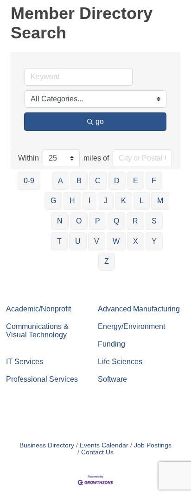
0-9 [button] (29, 181)
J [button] (106, 201)
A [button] (60, 181)
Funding (111, 344)
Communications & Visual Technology (37, 330)
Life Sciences (120, 362)
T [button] (59, 241)
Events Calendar (104, 445)
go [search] (100, 121)
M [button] (160, 201)
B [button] (79, 181)
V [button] (96, 241)
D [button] (117, 181)
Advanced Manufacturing (139, 309)
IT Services (24, 362)
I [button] (89, 201)
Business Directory (46, 445)
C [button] (98, 181)
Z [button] (106, 261)
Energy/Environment (131, 326)
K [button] (123, 201)
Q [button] (116, 221)
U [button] (78, 241)
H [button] (72, 201)
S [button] (154, 221)
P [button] (97, 221)
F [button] (154, 181)
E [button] (135, 181)
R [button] (135, 221)
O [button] (79, 221)
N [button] (60, 221)
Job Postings (153, 445)
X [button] (135, 241)
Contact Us (97, 452)
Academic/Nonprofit (38, 309)
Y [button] (154, 241)
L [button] (142, 201)
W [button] (116, 241)
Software (112, 379)
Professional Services (42, 379)
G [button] (53, 201)
